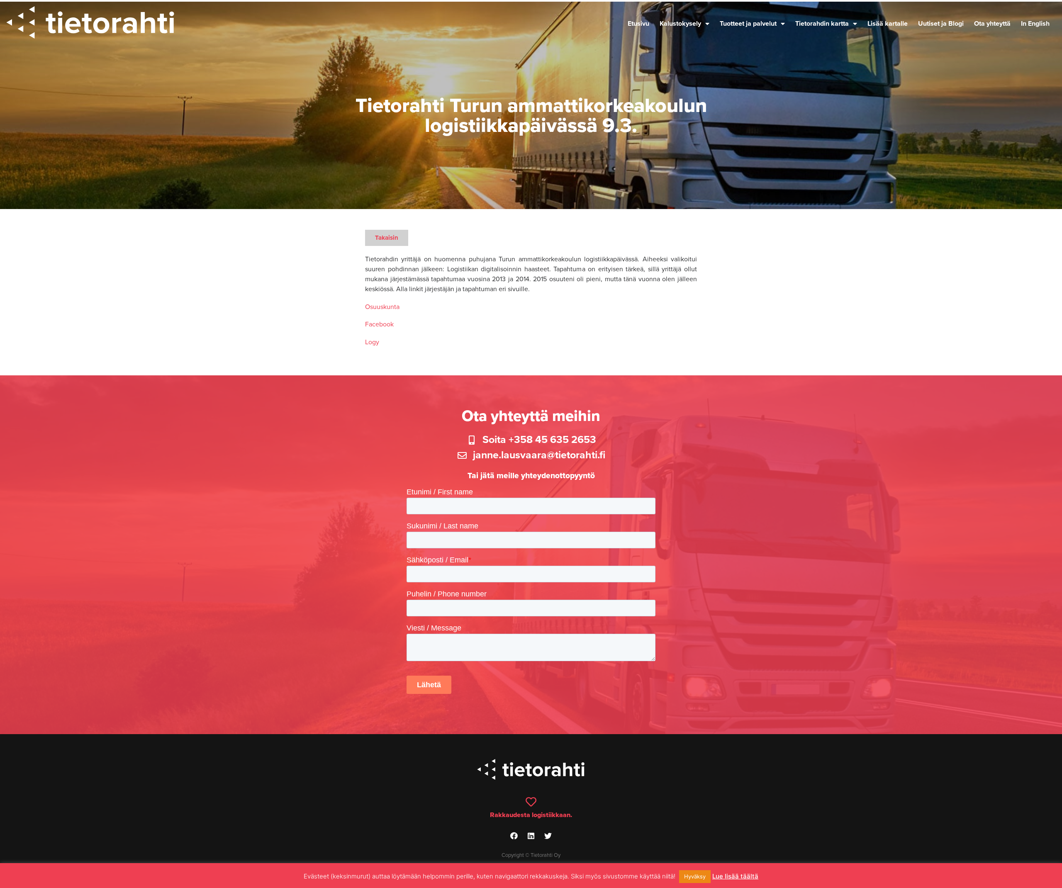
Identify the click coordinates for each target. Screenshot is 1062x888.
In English (1035, 23)
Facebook (379, 324)
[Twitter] (548, 835)
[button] (386, 238)
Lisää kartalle (887, 23)
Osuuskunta (382, 307)
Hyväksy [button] (695, 876)
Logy (372, 342)
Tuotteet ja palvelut (748, 23)
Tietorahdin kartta (822, 23)
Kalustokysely (680, 23)
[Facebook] (514, 835)
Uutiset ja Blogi (941, 23)
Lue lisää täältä (735, 876)
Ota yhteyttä (992, 23)
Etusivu (638, 23)
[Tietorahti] (90, 23)
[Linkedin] (531, 835)
